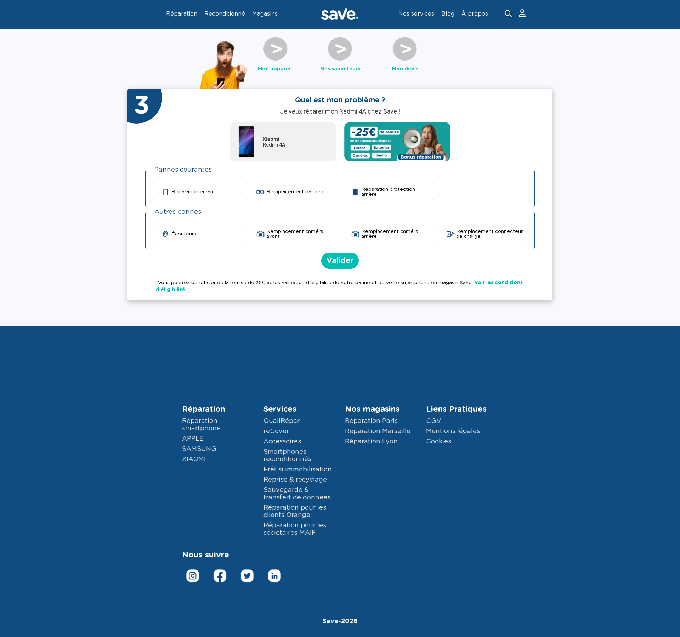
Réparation (203, 409)
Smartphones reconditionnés (287, 456)
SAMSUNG (199, 449)
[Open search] (509, 14)
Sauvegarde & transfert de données (297, 494)
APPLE (193, 439)
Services (280, 409)
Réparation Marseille (377, 431)
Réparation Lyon (371, 441)
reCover (276, 431)
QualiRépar (282, 421)
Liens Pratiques (456, 409)
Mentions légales (453, 431)
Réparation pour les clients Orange (295, 511)
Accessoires (282, 441)
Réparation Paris (371, 421)
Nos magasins (372, 409)
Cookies (438, 441)
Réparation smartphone (201, 425)
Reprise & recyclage (295, 480)
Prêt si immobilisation (298, 469)
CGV (433, 421)
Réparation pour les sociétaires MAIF (295, 529)
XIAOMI (194, 459)
